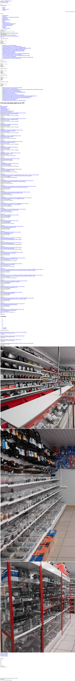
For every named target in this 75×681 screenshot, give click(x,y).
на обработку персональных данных (11, 33)
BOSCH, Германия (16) (11, 46)
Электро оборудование (22, 100)
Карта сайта (2, 679)
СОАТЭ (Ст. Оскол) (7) (11, 54)
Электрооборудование (6, 28)
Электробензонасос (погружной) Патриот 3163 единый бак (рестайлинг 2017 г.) (14, 187)
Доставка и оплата (5, 9)
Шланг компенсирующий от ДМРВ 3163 (7, 293)
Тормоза (3, 27)
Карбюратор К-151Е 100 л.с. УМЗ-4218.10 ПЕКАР (9, 119)
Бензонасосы (3, 107)
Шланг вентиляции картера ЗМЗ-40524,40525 (8, 310)
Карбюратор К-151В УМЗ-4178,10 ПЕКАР (7, 130)
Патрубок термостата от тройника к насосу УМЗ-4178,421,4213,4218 (12, 335)
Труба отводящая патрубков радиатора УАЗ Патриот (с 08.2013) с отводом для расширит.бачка (16, 343)
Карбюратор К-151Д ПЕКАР (5, 125)
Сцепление (4, 26)
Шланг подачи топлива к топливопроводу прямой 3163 (10, 281)
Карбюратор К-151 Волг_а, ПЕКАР (6, 153)
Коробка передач (19, 91)
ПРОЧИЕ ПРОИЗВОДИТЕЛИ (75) (16, 53)
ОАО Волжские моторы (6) (13, 50)
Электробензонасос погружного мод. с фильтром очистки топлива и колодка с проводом (15, 175)
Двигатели (4, 16)
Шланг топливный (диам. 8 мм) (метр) (7, 243)
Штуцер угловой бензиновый (5, 221)
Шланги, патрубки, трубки (5, 111)
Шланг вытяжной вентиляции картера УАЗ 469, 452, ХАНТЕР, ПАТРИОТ (13, 298)
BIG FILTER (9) (9, 45)
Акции (3, 8)
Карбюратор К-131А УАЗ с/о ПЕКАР (6, 136)
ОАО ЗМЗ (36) (8, 51)
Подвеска (4, 21)
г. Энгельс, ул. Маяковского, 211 (6, 0)
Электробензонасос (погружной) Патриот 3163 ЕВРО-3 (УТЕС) (11, 192)
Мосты (3, 20)
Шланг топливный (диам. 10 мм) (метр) (7, 248)
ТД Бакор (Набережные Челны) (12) (16, 55)
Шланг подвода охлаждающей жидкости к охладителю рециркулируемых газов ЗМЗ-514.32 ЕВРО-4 (17, 270)
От (1, 40)
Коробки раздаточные (6, 19)
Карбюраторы (3, 108)
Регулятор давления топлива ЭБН (6, 159)
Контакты (4, 10)
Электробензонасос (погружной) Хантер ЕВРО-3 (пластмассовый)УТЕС (13, 181)
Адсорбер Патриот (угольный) (5, 164)
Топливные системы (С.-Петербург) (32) (17, 57)
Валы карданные (5, 15)
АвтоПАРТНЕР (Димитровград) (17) (16, 48)
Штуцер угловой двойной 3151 (5, 215)
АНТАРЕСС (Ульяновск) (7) (13, 47)
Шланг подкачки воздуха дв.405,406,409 (7, 264)
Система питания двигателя (7, 25)
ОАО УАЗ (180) (8, 52)
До (1, 41)
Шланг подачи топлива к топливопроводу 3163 (8, 287)
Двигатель (16, 88)
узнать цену (2, 117)
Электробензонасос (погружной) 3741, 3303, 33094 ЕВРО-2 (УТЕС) (12, 198)
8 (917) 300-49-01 (3, 5)
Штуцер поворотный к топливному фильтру (8, 227)
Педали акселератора (4, 109)
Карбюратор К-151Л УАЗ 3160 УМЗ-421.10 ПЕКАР (9, 113)
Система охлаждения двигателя (7, 24)
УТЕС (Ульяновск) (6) (11, 58)
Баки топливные (4, 106)
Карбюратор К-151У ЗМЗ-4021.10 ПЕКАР (7, 142)
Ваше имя (2, 30)
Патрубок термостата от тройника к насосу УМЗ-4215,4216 (10, 339)
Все (1, 105)
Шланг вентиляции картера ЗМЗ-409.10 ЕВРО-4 (8, 304)
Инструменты (17, 90)
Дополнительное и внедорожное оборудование (10, 17)
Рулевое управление (5, 22)
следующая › (4, 327)
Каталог (3, 7)
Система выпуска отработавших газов (9, 23)
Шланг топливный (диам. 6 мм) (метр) (7, 238)
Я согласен (9, 33)
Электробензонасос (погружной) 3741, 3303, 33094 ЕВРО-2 (10, 204)
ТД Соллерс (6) (9, 56)
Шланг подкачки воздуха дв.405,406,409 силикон (9, 258)
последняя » (4, 328)
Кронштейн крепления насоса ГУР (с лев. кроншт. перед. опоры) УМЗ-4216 (13, 332)
